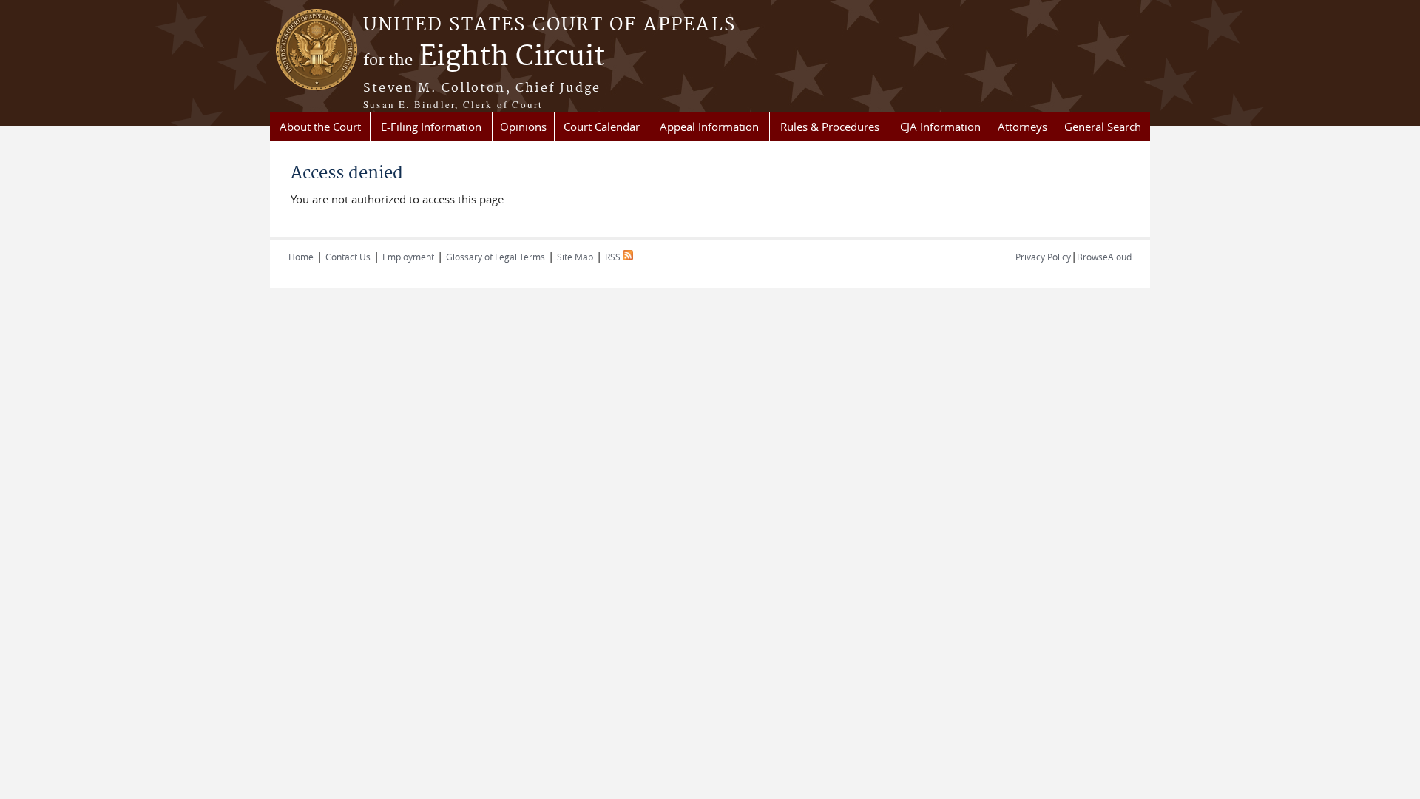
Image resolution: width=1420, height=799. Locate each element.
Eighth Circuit (484, 57)
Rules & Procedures (829, 126)
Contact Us (348, 257)
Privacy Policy (1043, 257)
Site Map (575, 257)
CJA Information (940, 126)
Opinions (523, 126)
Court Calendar (602, 126)
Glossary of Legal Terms (495, 257)
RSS (614, 257)
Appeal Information (709, 126)
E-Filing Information (431, 126)
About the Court (320, 126)
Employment (408, 257)
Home (301, 257)
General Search (1102, 126)
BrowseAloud (1104, 257)
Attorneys (1022, 126)
